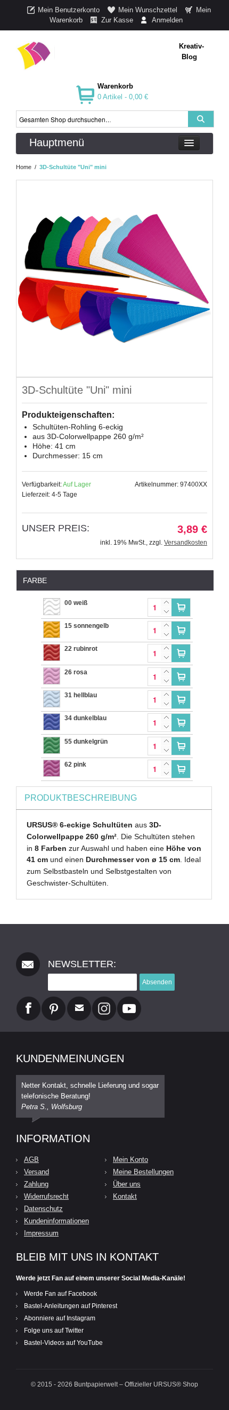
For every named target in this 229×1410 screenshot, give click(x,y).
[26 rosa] (52, 672)
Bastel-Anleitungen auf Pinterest (70, 1306)
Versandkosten (185, 542)
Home (23, 167)
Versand (36, 1172)
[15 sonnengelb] (52, 626)
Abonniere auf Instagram (59, 1318)
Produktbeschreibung (80, 797)
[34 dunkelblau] (52, 718)
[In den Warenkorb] (180, 607)
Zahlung (36, 1184)
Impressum (41, 1233)
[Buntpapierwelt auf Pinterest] (54, 1001)
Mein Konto (130, 1160)
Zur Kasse (117, 20)
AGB (31, 1160)
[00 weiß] (52, 603)
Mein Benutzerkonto (69, 10)
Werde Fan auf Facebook (60, 1293)
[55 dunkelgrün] (52, 742)
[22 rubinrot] (52, 649)
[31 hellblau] (52, 695)
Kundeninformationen (56, 1221)
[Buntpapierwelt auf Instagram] (104, 1001)
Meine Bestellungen (143, 1172)
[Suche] (201, 119)
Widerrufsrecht (46, 1196)
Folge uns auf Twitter (54, 1330)
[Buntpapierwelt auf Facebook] (28, 1001)
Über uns (127, 1184)
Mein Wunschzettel (147, 10)
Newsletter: (82, 964)
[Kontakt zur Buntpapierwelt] (79, 1001)
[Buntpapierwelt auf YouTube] (129, 1001)
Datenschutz (43, 1209)
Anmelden (167, 20)
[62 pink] (52, 765)
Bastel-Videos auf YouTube (63, 1343)
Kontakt (125, 1196)
